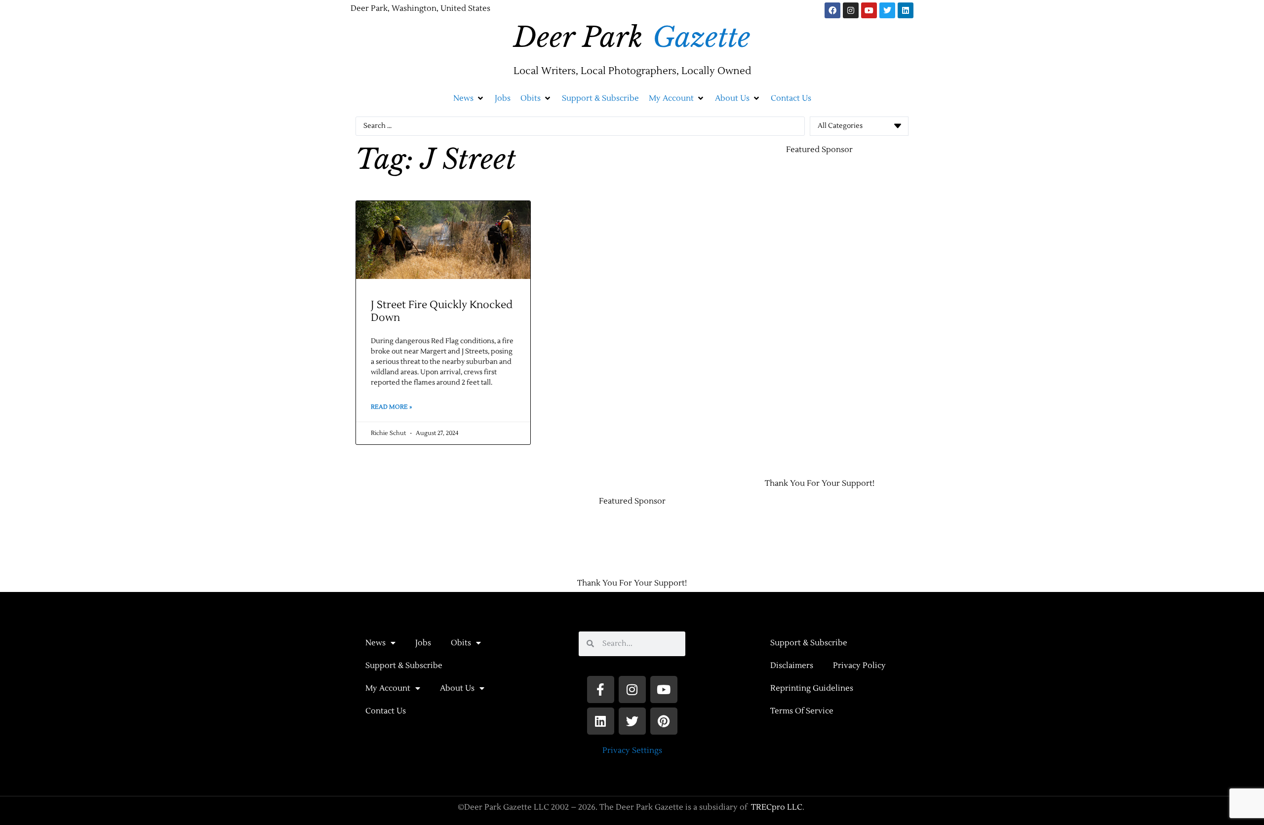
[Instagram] (851, 10)
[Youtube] (869, 10)
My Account (387, 688)
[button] (469, 98)
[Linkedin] (905, 10)
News (375, 643)
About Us (457, 688)
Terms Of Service (801, 711)
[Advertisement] (770, 311)
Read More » (391, 407)
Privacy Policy (859, 665)
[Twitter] (887, 10)
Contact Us (385, 711)
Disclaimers (791, 665)
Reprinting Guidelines (811, 688)
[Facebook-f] (600, 689)
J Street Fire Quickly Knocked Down (442, 311)
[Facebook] (832, 10)
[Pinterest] (663, 721)
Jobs (423, 643)
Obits (461, 643)
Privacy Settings (632, 750)
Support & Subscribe (403, 665)
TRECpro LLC (776, 807)
